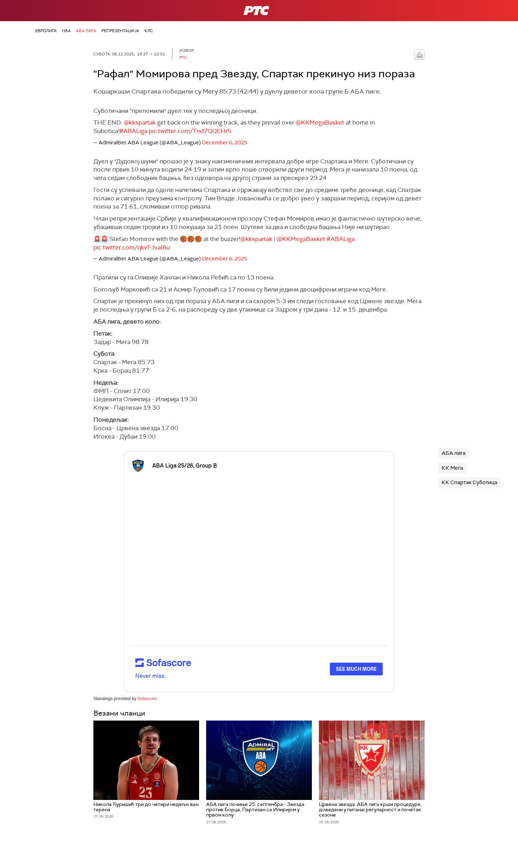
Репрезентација (120, 30)
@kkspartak (140, 122)
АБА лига (86, 30)
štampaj (419, 54)
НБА (66, 30)
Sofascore (147, 698)
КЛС (148, 30)
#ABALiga (133, 131)
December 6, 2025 (224, 142)
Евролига (46, 30)
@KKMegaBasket (320, 122)
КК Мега (452, 467)
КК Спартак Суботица (469, 482)
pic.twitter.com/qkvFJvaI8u (131, 247)
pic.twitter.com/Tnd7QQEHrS (190, 131)
